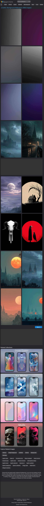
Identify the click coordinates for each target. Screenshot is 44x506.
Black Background (27, 4)
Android (27, 452)
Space (33, 4)
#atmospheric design (31, 460)
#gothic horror (5, 463)
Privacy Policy (14, 502)
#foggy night (25, 465)
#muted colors (5, 460)
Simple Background (13, 452)
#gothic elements (13, 463)
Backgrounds (33, 452)
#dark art (12, 458)
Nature (5, 4)
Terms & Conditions (17, 499)
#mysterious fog (19, 458)
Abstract (10, 4)
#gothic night (5, 458)
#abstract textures (21, 460)
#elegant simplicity (6, 467)
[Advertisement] (22, 167)
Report (28, 499)
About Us (24, 500)
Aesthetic (21, 452)
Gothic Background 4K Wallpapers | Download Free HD (7, 2)
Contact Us (24, 499)
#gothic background (7, 465)
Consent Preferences (28, 502)
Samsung (5, 455)
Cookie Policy (20, 502)
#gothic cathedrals (16, 465)
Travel (37, 4)
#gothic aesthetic (30, 463)
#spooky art (22, 463)
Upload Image (19, 500)
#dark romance (37, 458)
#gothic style (13, 460)
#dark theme (32, 465)
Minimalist (20, 4)
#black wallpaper (28, 458)
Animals (15, 4)
